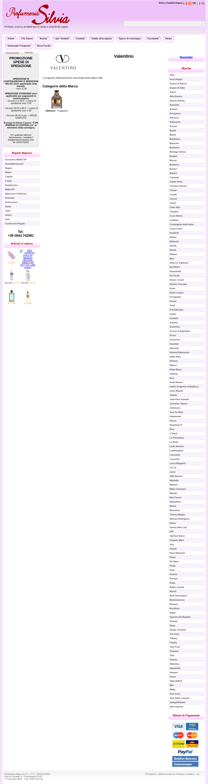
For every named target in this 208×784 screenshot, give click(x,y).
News (168, 38)
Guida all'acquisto (101, 38)
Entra (162, 3)
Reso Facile (44, 46)
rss (197, 774)
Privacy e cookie (185, 774)
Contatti (80, 38)
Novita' (44, 38)
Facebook (153, 38)
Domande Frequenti (19, 46)
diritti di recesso (166, 774)
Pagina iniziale (12, 52)
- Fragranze (57, 111)
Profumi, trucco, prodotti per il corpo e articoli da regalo (36, 26)
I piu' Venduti (61, 38)
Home (11, 38)
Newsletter (186, 57)
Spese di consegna (130, 38)
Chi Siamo (27, 38)
